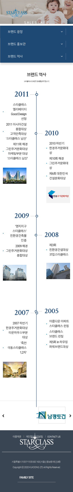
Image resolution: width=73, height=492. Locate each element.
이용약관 (17, 436)
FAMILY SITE (26, 477)
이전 (3, 416)
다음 (70, 416)
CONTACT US (53, 436)
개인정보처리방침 (34, 436)
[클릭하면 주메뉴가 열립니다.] (65, 12)
